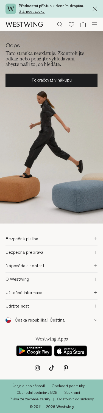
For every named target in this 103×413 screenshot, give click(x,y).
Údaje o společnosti (28, 386)
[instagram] (37, 368)
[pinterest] (66, 368)
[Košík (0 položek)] (83, 24)
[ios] (70, 350)
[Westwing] (24, 24)
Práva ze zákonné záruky (30, 399)
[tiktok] (51, 368)
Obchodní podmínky (68, 386)
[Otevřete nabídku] (94, 24)
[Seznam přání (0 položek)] (71, 24)
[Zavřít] (96, 9)
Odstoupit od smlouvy (75, 399)
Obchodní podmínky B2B (36, 392)
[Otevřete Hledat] (60, 24)
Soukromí (72, 392)
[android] (34, 350)
